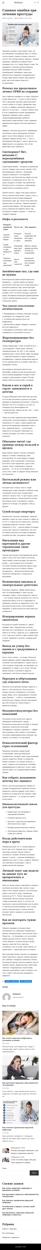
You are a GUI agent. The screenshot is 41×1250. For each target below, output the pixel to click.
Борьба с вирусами (12, 981)
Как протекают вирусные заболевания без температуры (20, 1084)
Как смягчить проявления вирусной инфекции (17, 1201)
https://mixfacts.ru (18, 997)
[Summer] (6, 997)
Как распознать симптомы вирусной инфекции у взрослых (18, 1214)
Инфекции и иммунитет (10, 1237)
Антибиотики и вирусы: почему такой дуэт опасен (18, 1208)
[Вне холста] (3, 2)
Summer (10, 18)
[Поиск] (38, 2)
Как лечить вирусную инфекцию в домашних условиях (17, 1039)
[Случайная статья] (35, 2)
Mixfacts (18, 2)
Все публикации (26, 981)
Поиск (4, 1168)
